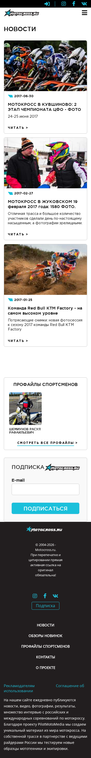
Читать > (18, 128)
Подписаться (45, 508)
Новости (45, 625)
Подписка (45, 605)
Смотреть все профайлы (45, 443)
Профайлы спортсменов (45, 646)
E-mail (18, 480)
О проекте (45, 667)
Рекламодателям (19, 685)
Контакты (45, 656)
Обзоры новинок (45, 635)
